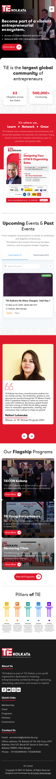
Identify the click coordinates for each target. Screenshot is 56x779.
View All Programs (25, 576)
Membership (8, 705)
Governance (8, 721)
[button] (51, 9)
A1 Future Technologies (41, 773)
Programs (7, 713)
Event (4, 709)
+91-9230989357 (18, 751)
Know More (9, 47)
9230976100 (35, 751)
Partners (6, 717)
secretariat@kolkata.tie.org (23, 737)
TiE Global (28, 766)
